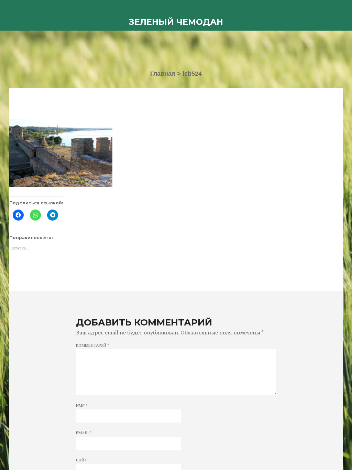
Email (83, 433)
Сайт (81, 460)
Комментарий (92, 345)
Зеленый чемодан (176, 22)
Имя (82, 406)
